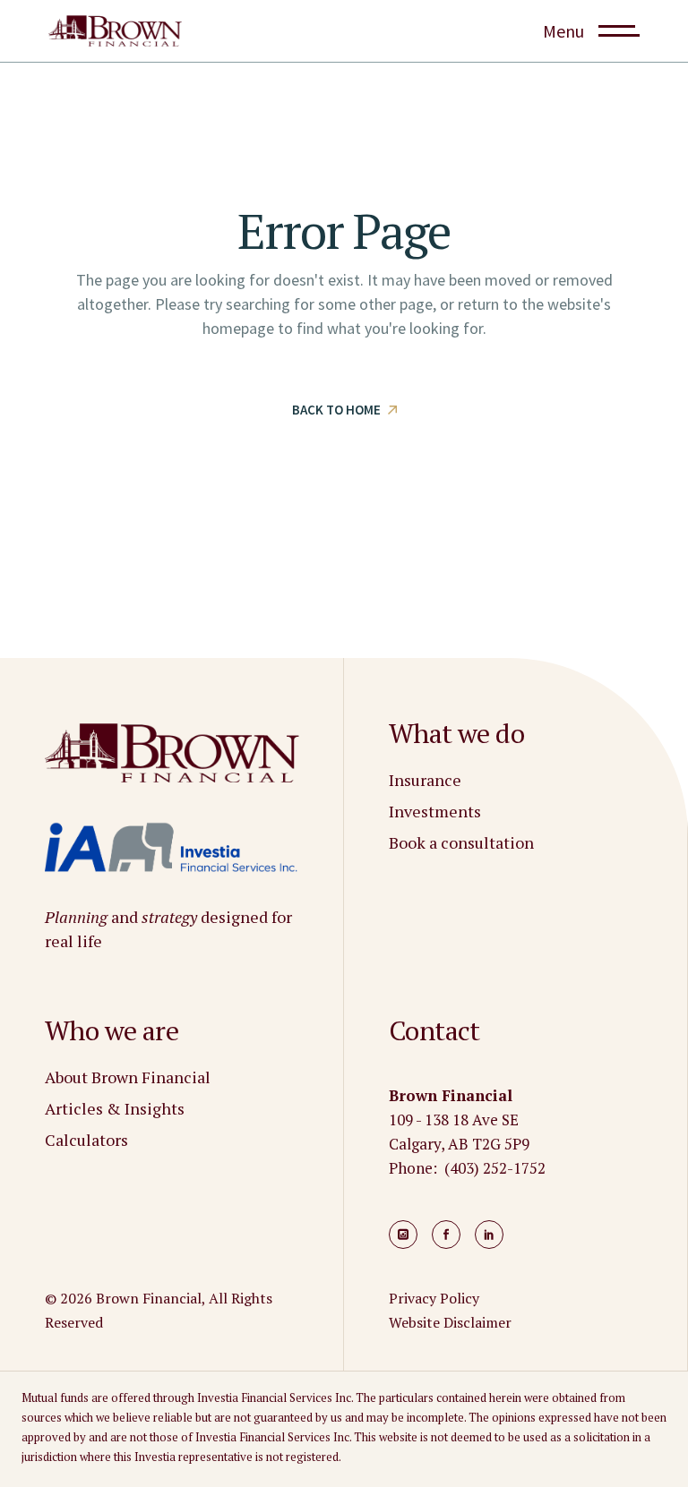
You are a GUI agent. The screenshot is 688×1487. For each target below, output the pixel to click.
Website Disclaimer (450, 1322)
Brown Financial (149, 1298)
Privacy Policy (434, 1298)
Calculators (86, 1139)
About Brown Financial (128, 1077)
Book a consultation (461, 842)
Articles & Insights (115, 1108)
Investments (435, 811)
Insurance (425, 780)
